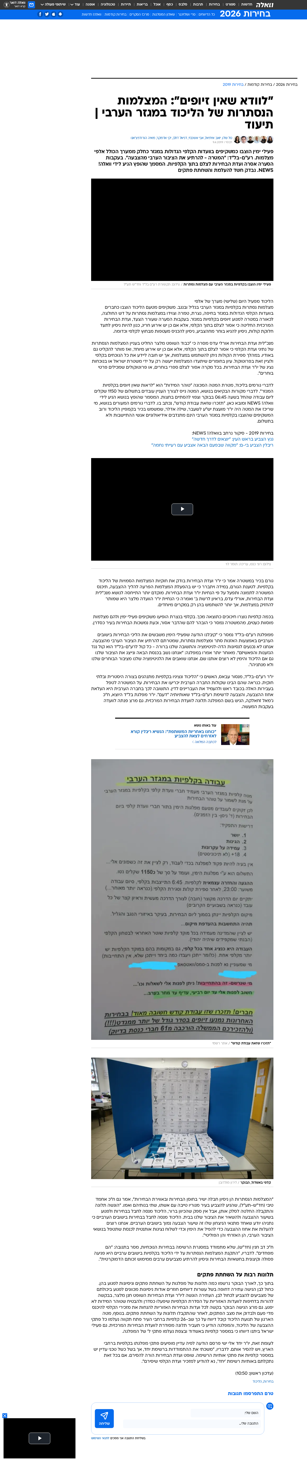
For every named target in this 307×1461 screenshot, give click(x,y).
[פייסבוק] (40, 14)
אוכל (157, 4)
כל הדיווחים (207, 14)
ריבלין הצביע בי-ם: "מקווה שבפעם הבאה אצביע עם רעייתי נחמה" (212, 445)
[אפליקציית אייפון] (54, 14)
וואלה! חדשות (91, 14)
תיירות (126, 4)
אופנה (90, 4)
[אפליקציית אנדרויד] (60, 14)
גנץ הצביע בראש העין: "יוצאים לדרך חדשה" (232, 439)
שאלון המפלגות (163, 14)
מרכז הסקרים (139, 14)
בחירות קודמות (115, 14)
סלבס (183, 4)
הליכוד (257, 1381)
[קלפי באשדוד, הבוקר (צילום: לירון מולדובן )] (182, 1122)
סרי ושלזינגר (186, 14)
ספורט (231, 4)
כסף (169, 4)
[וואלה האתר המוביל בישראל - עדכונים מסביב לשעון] (264, 4)
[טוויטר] (47, 14)
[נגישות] (7, 5)
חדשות (246, 4)
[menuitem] (244, 4)
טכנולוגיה (108, 4)
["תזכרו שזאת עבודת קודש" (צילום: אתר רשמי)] (182, 903)
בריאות (142, 4)
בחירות (214, 4)
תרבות (198, 4)
